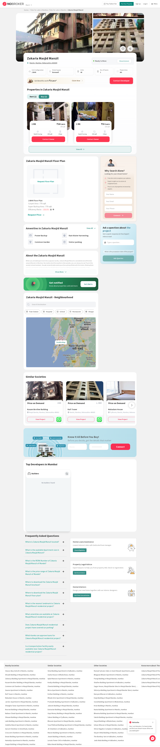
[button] (46, 209)
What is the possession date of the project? (119, 252)
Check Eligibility (79, 550)
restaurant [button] (76, 312)
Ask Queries (118, 258)
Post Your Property (126, 4)
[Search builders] (67, 474)
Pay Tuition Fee (111, 4)
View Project (40, 419)
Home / (26, 10)
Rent (28, 5)
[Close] (153, 722)
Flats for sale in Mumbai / (39, 10)
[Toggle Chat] (153, 738)
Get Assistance (79, 573)
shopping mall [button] (93, 312)
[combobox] (63, 304)
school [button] (62, 312)
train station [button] (33, 312)
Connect (117, 215)
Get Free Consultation (82, 595)
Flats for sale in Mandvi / (58, 10)
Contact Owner (48, 139)
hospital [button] (49, 312)
